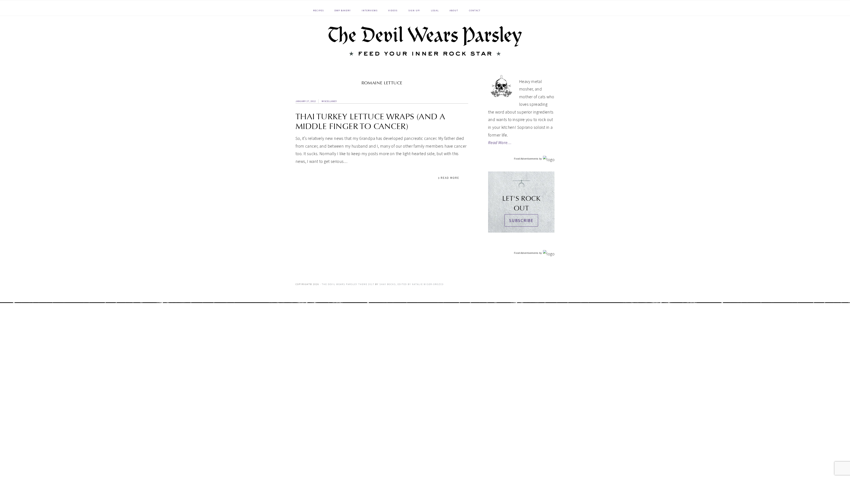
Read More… (500, 142)
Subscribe (521, 220)
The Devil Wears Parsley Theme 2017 (348, 284)
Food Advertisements (526, 158)
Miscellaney (329, 101)
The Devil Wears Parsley (425, 41)
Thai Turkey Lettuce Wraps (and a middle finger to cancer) (370, 121)
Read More (450, 178)
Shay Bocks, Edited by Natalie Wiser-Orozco (411, 284)
